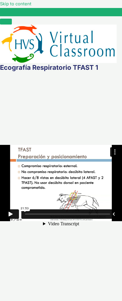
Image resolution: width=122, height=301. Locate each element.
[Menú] (6, 22)
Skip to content (15, 4)
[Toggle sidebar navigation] (6, 13)
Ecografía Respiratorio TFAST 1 (44, 11)
